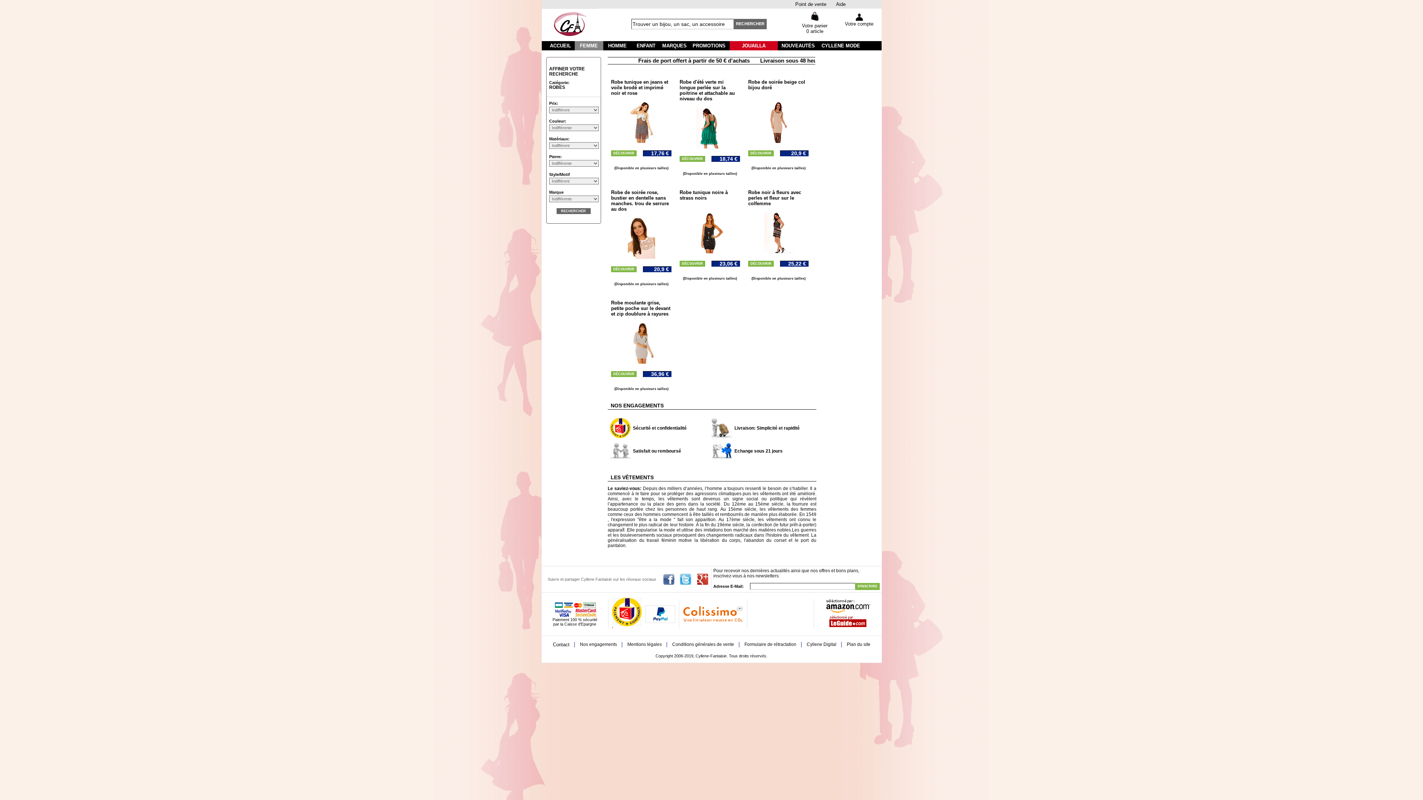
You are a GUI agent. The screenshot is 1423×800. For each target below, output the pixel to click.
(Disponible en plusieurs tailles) (641, 168)
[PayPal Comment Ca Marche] (660, 621)
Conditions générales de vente (703, 644)
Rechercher (750, 23)
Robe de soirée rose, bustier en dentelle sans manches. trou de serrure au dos (640, 201)
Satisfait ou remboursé (657, 451)
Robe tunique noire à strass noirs (704, 195)
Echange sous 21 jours (758, 451)
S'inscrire (868, 586)
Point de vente (810, 4)
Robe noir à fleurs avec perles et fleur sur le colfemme (774, 198)
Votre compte (859, 24)
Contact (561, 644)
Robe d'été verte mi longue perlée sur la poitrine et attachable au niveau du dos (707, 90)
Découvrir (623, 153)
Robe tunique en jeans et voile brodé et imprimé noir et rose (639, 87)
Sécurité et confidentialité (660, 428)
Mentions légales (644, 644)
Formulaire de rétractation (770, 644)
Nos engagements (598, 644)
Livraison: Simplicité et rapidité (767, 428)
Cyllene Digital (821, 644)
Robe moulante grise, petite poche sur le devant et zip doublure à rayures (640, 308)
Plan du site (858, 644)
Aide (841, 4)
